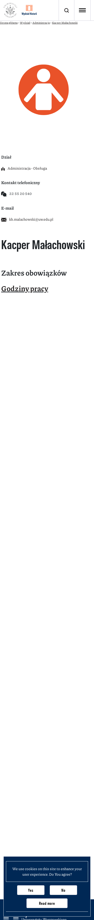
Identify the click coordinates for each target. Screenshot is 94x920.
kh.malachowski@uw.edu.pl (31, 219)
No (63, 890)
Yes (30, 890)
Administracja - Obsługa (27, 168)
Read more (47, 903)
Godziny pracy (24, 288)
